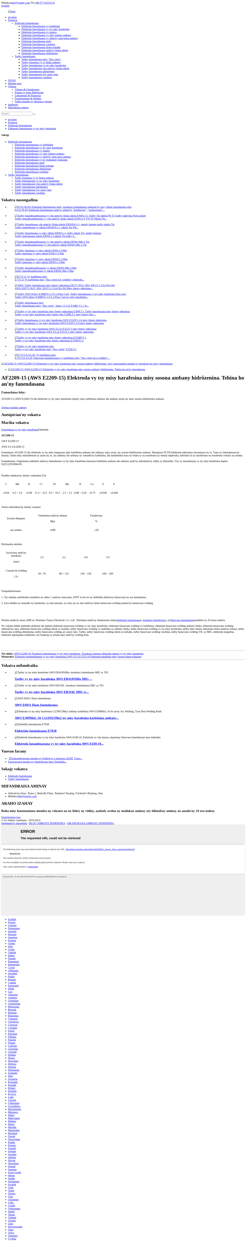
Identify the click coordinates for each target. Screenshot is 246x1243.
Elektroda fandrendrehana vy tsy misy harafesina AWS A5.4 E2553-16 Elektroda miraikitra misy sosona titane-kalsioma (78, 656)
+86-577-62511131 (45, 2)
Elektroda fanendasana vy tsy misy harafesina (45, 29)
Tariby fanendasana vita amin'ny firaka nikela (45, 68)
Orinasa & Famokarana (27, 89)
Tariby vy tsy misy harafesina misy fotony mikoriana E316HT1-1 (49, 340)
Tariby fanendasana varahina (36, 77)
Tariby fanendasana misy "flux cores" (41, 59)
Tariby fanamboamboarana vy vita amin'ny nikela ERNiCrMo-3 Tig (51, 244)
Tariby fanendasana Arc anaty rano (39, 74)
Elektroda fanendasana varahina (38, 44)
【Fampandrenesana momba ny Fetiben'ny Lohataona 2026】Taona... (45, 758)
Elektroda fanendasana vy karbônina (40, 26)
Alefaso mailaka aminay (14, 407)
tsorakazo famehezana (154, 620)
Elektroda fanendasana (27, 23)
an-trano (12, 17)
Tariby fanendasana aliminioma (37, 71)
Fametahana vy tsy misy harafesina (19, 429)
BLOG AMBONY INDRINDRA (47, 823)
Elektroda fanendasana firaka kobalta (40, 47)
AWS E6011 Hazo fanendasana (36, 705)
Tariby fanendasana (25, 56)
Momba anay (15, 83)
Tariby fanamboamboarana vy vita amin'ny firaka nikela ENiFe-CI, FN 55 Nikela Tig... (61, 218)
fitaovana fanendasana (182, 620)
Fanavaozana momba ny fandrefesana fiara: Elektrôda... (37, 761)
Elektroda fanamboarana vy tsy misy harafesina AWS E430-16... (59, 743)
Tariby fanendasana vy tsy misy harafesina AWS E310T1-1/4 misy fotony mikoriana (59, 323)
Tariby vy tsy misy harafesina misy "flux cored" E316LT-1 (46, 349)
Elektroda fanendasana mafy (36, 41)
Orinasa (12, 86)
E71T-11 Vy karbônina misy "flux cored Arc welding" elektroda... (49, 279)
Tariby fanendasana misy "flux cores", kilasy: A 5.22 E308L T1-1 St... (52, 305)
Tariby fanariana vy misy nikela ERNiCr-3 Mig (40, 262)
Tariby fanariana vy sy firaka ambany (41, 62)
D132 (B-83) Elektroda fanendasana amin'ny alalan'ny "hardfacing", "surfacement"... (60, 210)
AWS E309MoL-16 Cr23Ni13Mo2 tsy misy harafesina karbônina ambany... (67, 718)
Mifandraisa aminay (18, 107)
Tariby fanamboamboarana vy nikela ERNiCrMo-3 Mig (44, 271)
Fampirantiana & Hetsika (28, 98)
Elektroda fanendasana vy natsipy (39, 32)
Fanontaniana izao (11, 817)
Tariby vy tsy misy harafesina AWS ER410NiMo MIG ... (53, 679)
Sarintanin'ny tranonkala (14, 823)
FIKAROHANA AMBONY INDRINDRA (90, 823)
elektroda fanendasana (128, 620)
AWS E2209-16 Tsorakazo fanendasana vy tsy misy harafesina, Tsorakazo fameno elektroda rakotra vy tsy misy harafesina (78, 653)
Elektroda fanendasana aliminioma (39, 53)
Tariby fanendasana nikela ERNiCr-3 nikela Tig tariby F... (45, 236)
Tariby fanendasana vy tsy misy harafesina (43, 65)
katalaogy (13, 104)
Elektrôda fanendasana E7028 (36, 731)
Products (12, 20)
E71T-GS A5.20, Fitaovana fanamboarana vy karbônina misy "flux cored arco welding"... (62, 358)
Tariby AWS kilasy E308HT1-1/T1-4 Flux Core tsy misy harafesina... (51, 297)
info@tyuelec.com (20, 2)
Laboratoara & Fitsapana (28, 95)
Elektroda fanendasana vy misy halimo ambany (46, 35)
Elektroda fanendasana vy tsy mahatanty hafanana (41, 159)
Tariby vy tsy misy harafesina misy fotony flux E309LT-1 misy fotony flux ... (55, 314)
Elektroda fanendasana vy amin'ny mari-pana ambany (49, 38)
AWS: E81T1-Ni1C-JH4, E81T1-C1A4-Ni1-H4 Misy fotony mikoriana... (54, 288)
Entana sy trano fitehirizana (29, 92)
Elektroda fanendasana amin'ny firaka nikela (44, 50)
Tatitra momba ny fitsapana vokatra (33, 101)
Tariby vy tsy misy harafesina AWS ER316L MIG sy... (52, 692)
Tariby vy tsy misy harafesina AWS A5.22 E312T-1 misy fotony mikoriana (54, 331)
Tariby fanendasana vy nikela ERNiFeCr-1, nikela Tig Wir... (46, 227)
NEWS (12, 80)
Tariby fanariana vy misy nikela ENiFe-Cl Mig (39, 253)
